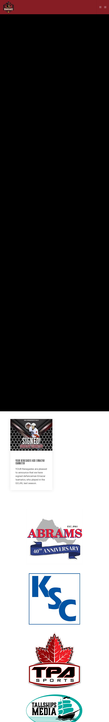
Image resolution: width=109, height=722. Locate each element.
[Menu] (104, 7)
